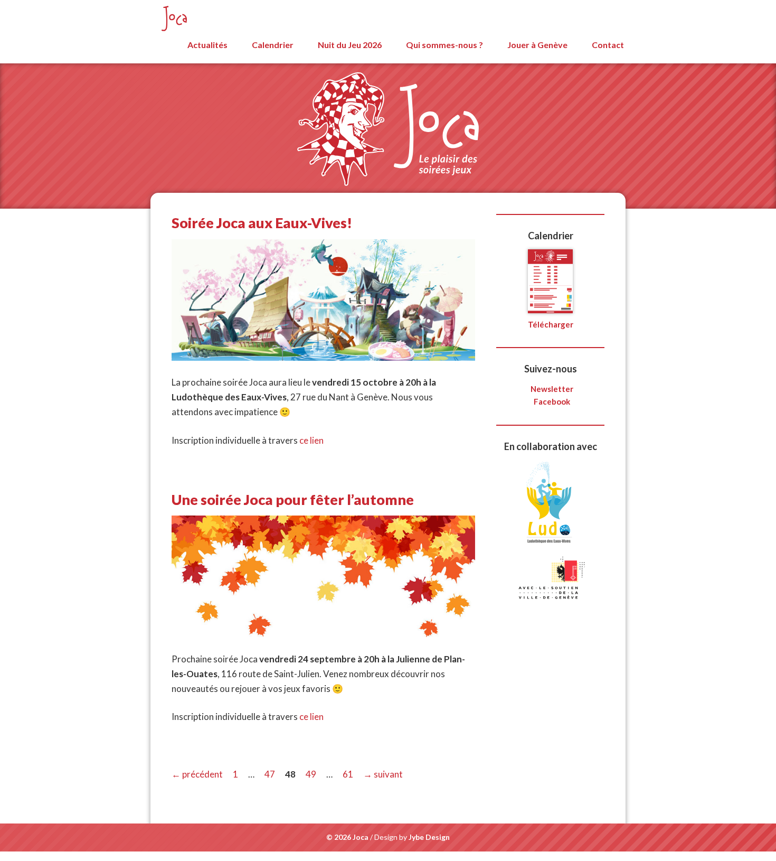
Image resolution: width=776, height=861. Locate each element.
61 (349, 774)
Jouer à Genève (537, 45)
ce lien (311, 440)
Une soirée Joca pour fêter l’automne (293, 499)
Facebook (552, 401)
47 (271, 774)
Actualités (207, 45)
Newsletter (552, 389)
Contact (608, 45)
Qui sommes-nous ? (444, 45)
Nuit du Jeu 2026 (350, 45)
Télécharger (550, 324)
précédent (197, 774)
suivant (383, 774)
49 (312, 774)
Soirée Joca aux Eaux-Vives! (262, 222)
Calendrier (273, 45)
